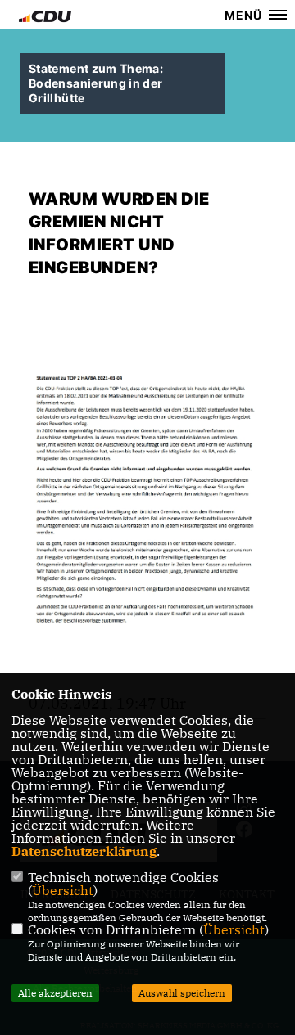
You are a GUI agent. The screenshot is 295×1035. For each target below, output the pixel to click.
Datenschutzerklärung (84, 851)
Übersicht (62, 890)
